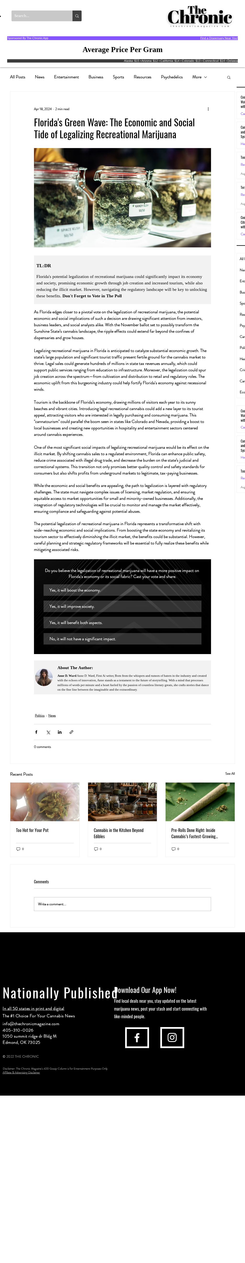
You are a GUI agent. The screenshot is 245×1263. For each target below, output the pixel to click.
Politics (40, 715)
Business (96, 77)
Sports (118, 77)
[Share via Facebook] (36, 732)
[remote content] (122, 280)
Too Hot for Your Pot (32, 830)
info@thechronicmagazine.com (31, 1024)
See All (230, 773)
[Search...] (77, 16)
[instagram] (172, 1037)
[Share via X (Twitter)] (48, 732)
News (40, 77)
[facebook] (137, 1038)
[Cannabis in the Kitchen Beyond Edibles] (122, 802)
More (196, 77)
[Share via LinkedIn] (59, 732)
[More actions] (208, 109)
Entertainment (66, 77)
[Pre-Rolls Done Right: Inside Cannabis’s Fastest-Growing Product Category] (200, 802)
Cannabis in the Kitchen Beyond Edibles (119, 833)
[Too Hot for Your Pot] (44, 802)
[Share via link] (71, 732)
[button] (229, 77)
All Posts (17, 77)
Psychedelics (172, 77)
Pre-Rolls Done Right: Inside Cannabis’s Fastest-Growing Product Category (193, 833)
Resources (142, 77)
